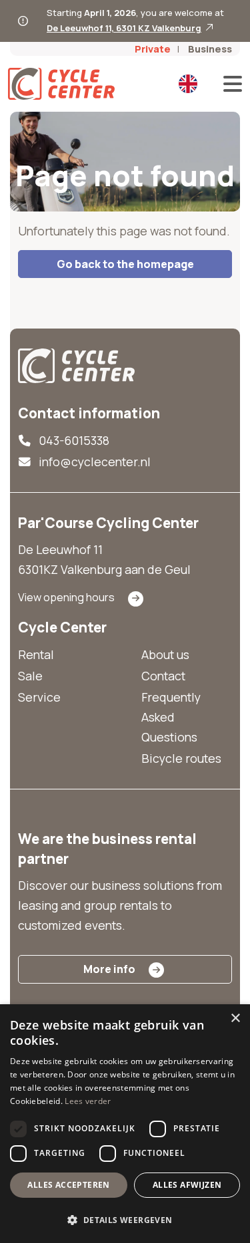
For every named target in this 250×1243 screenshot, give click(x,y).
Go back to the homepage (125, 264)
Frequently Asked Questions (171, 717)
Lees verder (88, 1101)
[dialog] (125, 1123)
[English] (188, 83)
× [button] (235, 1019)
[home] (76, 365)
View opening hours (66, 597)
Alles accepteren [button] (68, 1184)
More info (109, 969)
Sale (30, 676)
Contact (163, 676)
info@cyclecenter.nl (95, 462)
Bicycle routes (181, 758)
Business (210, 49)
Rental (36, 654)
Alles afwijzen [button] (187, 1184)
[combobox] (188, 83)
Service (39, 697)
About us (165, 654)
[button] (125, 1220)
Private (153, 49)
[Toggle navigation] (228, 83)
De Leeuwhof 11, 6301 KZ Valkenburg (124, 28)
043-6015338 (74, 440)
